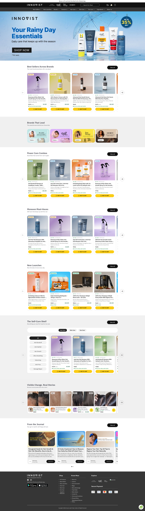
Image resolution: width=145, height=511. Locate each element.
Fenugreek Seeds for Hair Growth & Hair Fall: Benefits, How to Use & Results (40, 450)
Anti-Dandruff (38, 342)
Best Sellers (36, 9)
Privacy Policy (75, 498)
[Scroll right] (122, 92)
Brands (56, 9)
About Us (74, 479)
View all (112, 67)
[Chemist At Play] (100, 481)
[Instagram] (31, 480)
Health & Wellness (62, 492)
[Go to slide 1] (71, 466)
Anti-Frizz (38, 364)
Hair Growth (38, 351)
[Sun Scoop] (106, 481)
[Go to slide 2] (73, 466)
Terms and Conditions (77, 496)
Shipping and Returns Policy (77, 501)
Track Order (75, 490)
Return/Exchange (76, 488)
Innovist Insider (76, 483)
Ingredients (100, 9)
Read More (51, 462)
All (38, 338)
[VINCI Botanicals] (114, 481)
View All (112, 322)
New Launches (47, 9)
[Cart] (115, 5)
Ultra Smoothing (37, 355)
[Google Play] (32, 485)
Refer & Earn (75, 492)
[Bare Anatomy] (93, 481)
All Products (63, 479)
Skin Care (82, 9)
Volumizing (38, 360)
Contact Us (74, 494)
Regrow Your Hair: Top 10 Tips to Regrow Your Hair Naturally (98, 450)
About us (109, 9)
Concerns (64, 9)
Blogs (73, 485)
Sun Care (90, 9)
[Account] (111, 5)
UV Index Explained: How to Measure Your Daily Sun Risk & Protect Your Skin (71, 450)
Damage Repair (38, 369)
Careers (74, 481)
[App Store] (43, 485)
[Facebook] (28, 480)
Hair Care (73, 9)
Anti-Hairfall (38, 347)
